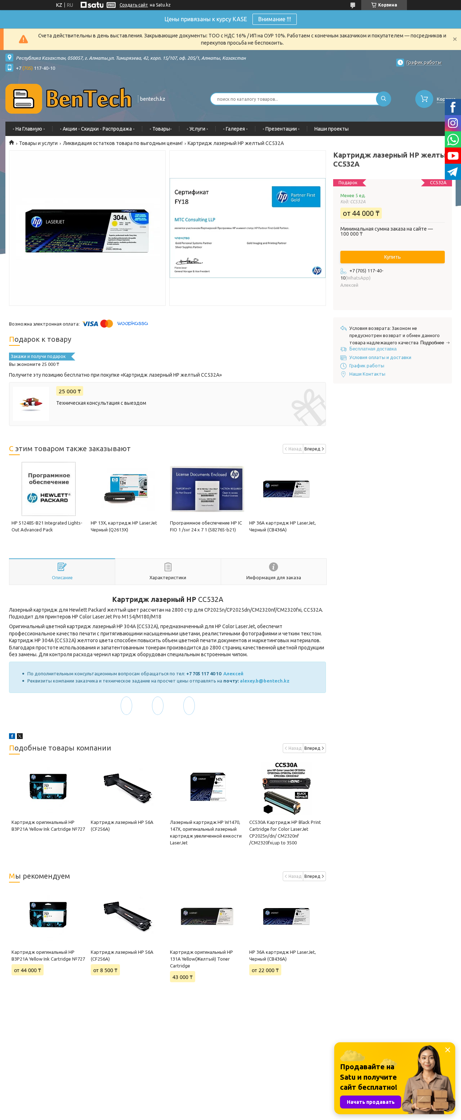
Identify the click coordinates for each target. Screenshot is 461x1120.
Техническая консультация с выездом (101, 403)
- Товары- (160, 128)
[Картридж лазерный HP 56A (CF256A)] (128, 788)
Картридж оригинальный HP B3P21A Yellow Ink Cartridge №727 (48, 955)
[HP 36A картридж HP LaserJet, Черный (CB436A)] (286, 489)
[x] (20, 737)
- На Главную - (29, 128)
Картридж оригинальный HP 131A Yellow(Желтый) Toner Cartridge (201, 958)
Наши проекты (331, 128)
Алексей (234, 673)
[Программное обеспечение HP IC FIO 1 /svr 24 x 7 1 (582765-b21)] (207, 489)
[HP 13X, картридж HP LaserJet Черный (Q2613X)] (128, 489)
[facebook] (12, 737)
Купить (392, 257)
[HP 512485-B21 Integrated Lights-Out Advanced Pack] (49, 489)
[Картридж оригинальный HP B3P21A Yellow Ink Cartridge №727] (49, 788)
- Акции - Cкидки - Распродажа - (97, 128)
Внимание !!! (274, 19)
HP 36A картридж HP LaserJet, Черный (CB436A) (282, 955)
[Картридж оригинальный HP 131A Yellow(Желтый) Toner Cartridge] (207, 916)
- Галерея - (235, 128)
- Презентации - (281, 128)
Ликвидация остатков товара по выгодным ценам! (123, 143)
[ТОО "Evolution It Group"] (68, 98)
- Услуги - (197, 128)
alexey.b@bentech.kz (265, 680)
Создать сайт (134, 5)
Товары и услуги (38, 143)
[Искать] (383, 98)
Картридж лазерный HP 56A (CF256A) (122, 955)
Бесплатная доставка (373, 349)
